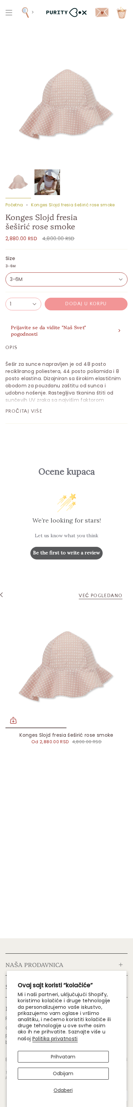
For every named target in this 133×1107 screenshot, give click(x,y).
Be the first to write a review (66, 553)
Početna (14, 205)
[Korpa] (122, 12)
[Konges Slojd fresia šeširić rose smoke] (66, 667)
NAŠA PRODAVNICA (34, 964)
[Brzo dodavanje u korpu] (13, 720)
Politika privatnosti (55, 1038)
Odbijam (63, 1073)
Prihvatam (63, 1056)
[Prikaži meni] (9, 12)
